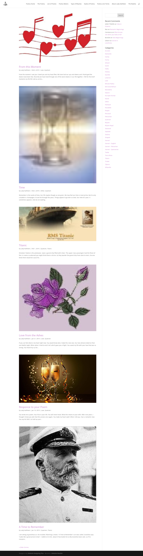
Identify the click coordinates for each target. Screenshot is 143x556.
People (107, 110)
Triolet (107, 161)
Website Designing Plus (36, 553)
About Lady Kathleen (119, 4)
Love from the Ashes (31, 335)
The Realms (132, 4)
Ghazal (107, 63)
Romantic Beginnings (117, 29)
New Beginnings (118, 38)
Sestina (107, 134)
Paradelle (108, 108)
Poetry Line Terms (103, 4)
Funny (107, 60)
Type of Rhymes (76, 4)
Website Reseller (57, 553)
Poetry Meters (63, 4)
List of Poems (51, 4)
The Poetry (41, 4)
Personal (108, 113)
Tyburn (107, 164)
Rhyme (107, 123)
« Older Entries (24, 547)
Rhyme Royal (109, 125)
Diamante (108, 54)
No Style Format (110, 96)
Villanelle (108, 167)
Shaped (107, 137)
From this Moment (30, 66)
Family (107, 57)
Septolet (107, 131)
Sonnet (107, 140)
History (107, 72)
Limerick (108, 78)
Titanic (23, 245)
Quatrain (47, 70)
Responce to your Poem (33, 407)
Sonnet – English (110, 143)
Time (22, 187)
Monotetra (108, 90)
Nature (107, 93)
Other (42, 191)
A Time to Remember (31, 527)
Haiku (107, 69)
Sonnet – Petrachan (111, 146)
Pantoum (108, 105)
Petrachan (108, 116)
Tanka (107, 152)
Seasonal (108, 128)
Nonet (107, 99)
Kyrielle (107, 75)
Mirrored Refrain (110, 87)
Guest (107, 66)
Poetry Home (30, 4)
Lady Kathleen (25, 70)
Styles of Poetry (89, 4)
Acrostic (107, 51)
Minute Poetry (109, 84)
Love (42, 70)
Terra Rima (108, 155)
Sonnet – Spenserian (111, 149)
